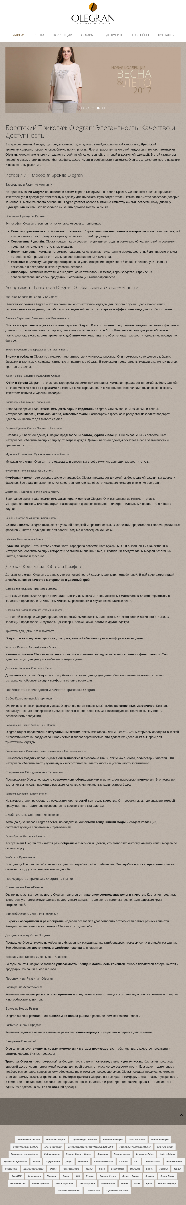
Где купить (114, 35)
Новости (83, 1161)
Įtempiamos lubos (144, 1154)
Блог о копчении (53, 1147)
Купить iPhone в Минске (78, 1154)
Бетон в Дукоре (108, 1176)
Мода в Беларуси (160, 1139)
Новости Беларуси (113, 1139)
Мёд (78, 1176)
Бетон (149, 1169)
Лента (39, 35)
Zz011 (83, 108)
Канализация (34, 1176)
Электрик (103, 1154)
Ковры (89, 1169)
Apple (137, 1183)
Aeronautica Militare (103, 1161)
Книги (102, 1169)
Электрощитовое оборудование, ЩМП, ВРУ (90, 1147)
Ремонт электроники (69, 1191)
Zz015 (104, 108)
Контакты (166, 35)
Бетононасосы (18, 1183)
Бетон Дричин (87, 1183)
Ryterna (90, 1176)
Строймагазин (152, 1161)
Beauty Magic (117, 1169)
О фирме (88, 35)
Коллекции (62, 35)
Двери (69, 1161)
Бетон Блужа (167, 1176)
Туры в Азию (93, 1191)
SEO (136, 1161)
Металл (163, 1169)
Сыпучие (149, 1176)
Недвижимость (174, 1161)
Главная (18, 35)
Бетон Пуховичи (40, 1183)
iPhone (53, 1169)
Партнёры (140, 35)
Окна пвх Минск (137, 1139)
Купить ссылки (122, 1154)
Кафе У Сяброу (167, 1154)
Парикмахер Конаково (117, 1191)
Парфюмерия (53, 1161)
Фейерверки (11, 1169)
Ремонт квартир (167, 1183)
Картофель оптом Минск (24, 1154)
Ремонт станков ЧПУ (28, 1139)
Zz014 (99, 108)
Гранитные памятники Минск (135, 1147)
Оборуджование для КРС (25, 1147)
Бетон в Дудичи (130, 1176)
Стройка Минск (165, 1147)
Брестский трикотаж (15, 1161)
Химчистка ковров (55, 1139)
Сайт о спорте (52, 1154)
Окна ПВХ (16, 1176)
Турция (177, 1169)
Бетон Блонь (108, 1183)
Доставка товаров (34, 1169)
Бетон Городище (64, 1183)
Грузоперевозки (71, 1169)
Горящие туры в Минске (84, 1139)
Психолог (135, 1169)
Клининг (123, 1161)
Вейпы (36, 1161)
